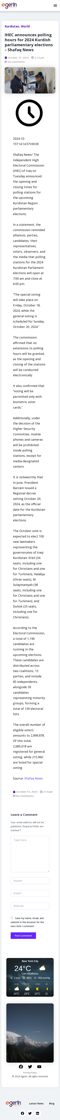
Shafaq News (33, 778)
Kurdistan (12, 26)
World (25, 26)
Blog (51, 1103)
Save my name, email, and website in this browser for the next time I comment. (27, 922)
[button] (55, 5)
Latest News (36, 1103)
